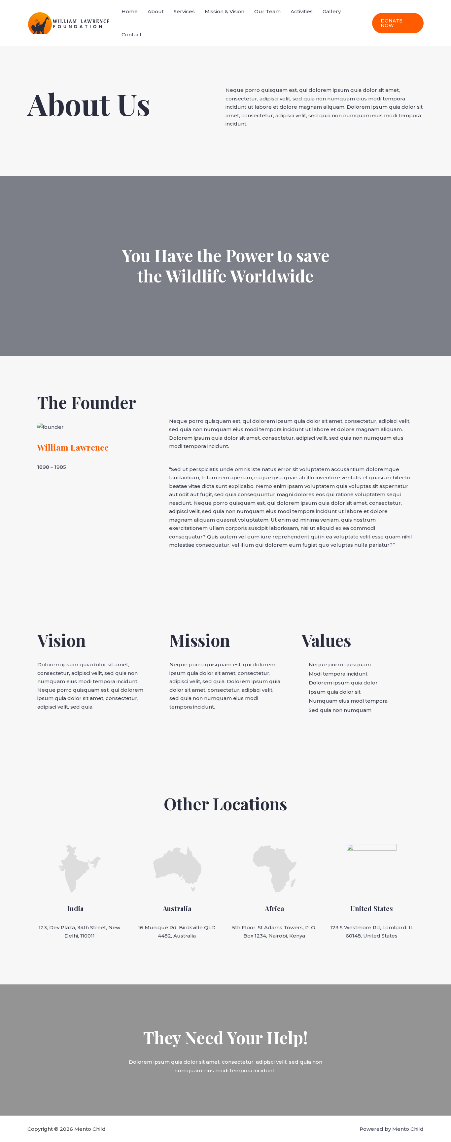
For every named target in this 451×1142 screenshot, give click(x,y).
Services (184, 11)
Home (129, 11)
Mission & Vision (224, 11)
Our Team (267, 11)
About (156, 11)
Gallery (332, 11)
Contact (131, 34)
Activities (302, 11)
